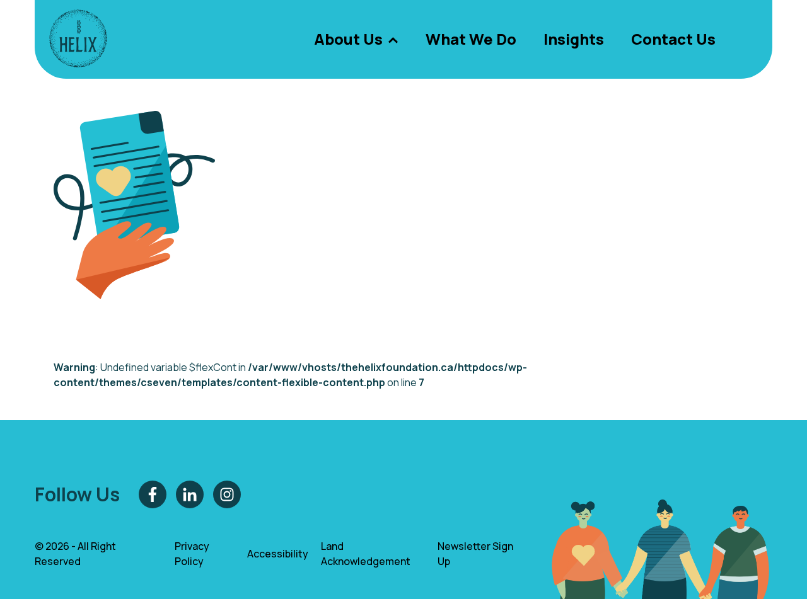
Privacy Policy (192, 553)
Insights (573, 38)
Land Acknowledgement (365, 553)
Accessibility (277, 554)
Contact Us (673, 38)
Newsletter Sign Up (475, 553)
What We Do (471, 38)
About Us (348, 38)
